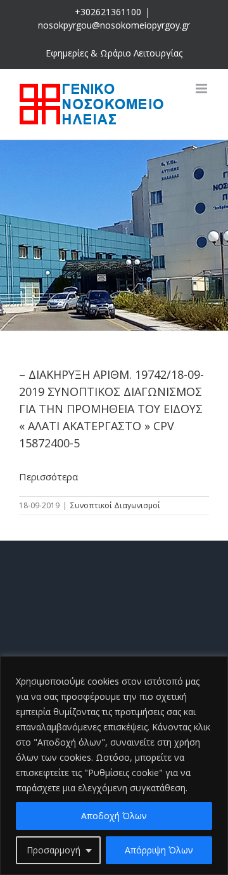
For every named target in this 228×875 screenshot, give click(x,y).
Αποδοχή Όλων (114, 816)
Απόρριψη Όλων (159, 850)
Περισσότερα (48, 476)
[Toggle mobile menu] (202, 88)
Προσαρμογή (53, 850)
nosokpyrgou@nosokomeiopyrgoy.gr (114, 25)
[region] (114, 765)
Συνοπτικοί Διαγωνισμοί (115, 505)
